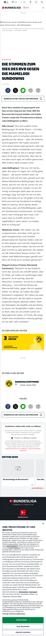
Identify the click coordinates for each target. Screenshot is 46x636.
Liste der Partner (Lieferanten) (13, 614)
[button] (43, 7)
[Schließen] (43, 523)
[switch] (11, 438)
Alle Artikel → (38, 488)
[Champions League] (36, 2)
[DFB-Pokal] (31, 2)
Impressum (33, 592)
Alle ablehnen (23, 626)
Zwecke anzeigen (23, 632)
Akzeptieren (21, 620)
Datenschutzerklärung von (16, 448)
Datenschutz (23, 592)
